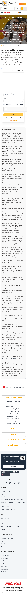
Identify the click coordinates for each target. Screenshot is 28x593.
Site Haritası (4, 572)
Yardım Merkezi (5, 518)
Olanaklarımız (4, 543)
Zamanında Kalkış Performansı (9, 509)
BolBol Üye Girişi (20, 12)
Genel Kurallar (5, 558)
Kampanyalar (13, 45)
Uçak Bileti (5, 45)
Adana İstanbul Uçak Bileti (13, 404)
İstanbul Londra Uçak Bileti (13, 423)
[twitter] (20, 483)
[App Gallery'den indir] (5, 474)
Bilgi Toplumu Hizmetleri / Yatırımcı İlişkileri (12, 499)
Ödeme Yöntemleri (6, 529)
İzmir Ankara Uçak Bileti (13, 413)
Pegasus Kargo (5, 506)
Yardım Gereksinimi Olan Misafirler (10, 526)
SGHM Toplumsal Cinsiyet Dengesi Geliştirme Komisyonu (13, 503)
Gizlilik (3, 561)
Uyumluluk (4, 563)
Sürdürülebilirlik (5, 491)
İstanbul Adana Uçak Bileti (13, 411)
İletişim (3, 524)
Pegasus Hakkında (6, 494)
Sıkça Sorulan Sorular (6, 521)
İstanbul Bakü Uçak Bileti (13, 418)
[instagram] (11, 483)
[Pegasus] (6, 12)
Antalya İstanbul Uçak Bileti (13, 406)
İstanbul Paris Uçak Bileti (13, 421)
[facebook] (7, 483)
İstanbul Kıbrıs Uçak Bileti (13, 416)
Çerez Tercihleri (5, 555)
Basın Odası (4, 496)
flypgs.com (17, 187)
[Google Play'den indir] (14, 472)
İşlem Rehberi (4, 569)
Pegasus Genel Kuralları (9, 358)
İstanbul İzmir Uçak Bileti (13, 409)
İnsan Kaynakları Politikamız (8, 538)
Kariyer (3, 546)
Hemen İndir (12, 466)
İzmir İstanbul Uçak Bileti (13, 401)
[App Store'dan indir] (5, 472)
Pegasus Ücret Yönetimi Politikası (9, 541)
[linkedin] (16, 483)
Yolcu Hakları (4, 566)
